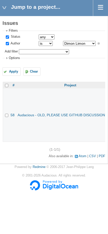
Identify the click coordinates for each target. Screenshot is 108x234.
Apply (13, 71)
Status (15, 36)
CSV (92, 156)
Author (15, 43)
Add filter (11, 51)
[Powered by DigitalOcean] (54, 189)
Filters (13, 30)
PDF (102, 156)
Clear (34, 71)
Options (14, 58)
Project (70, 85)
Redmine (39, 167)
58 (13, 115)
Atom (82, 156)
